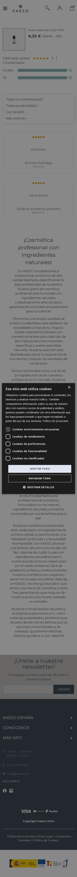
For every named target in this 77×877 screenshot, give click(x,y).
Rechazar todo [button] (40, 478)
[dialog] (38, 438)
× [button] (69, 387)
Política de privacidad (55, 421)
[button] (38, 487)
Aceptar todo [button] (40, 468)
